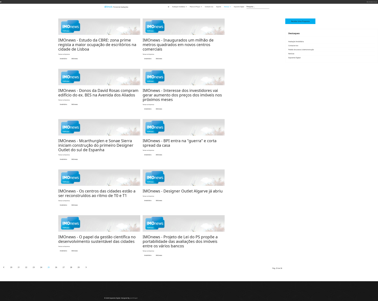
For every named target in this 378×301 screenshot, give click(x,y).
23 (34, 267)
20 (11, 267)
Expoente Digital (239, 6)
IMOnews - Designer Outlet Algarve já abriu (183, 191)
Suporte (218, 6)
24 (41, 267)
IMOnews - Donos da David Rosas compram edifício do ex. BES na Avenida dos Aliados (98, 93)
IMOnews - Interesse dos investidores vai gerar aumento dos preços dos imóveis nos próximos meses (182, 95)
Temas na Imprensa (64, 54)
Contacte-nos (209, 6)
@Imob (108, 7)
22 (26, 267)
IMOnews (74, 59)
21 (19, 267)
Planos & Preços (195, 6)
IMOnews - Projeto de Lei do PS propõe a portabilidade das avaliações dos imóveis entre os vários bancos (180, 241)
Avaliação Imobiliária (178, 6)
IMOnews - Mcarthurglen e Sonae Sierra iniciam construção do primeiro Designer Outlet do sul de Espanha (95, 145)
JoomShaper (134, 298)
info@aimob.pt (372, 2)
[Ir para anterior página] (3, 267)
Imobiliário (63, 59)
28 (71, 267)
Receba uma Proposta (300, 21)
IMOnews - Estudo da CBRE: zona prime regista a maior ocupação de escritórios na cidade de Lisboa (97, 44)
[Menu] (272, 7)
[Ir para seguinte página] (86, 267)
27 (63, 267)
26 (56, 267)
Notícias (226, 6)
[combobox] (257, 7)
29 (78, 267)
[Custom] (0, 2)
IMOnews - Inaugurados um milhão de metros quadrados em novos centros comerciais (178, 44)
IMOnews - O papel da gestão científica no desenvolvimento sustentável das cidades (97, 239)
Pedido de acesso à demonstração (301, 50)
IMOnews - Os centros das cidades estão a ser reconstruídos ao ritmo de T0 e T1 (96, 193)
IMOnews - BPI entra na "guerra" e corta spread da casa (179, 143)
